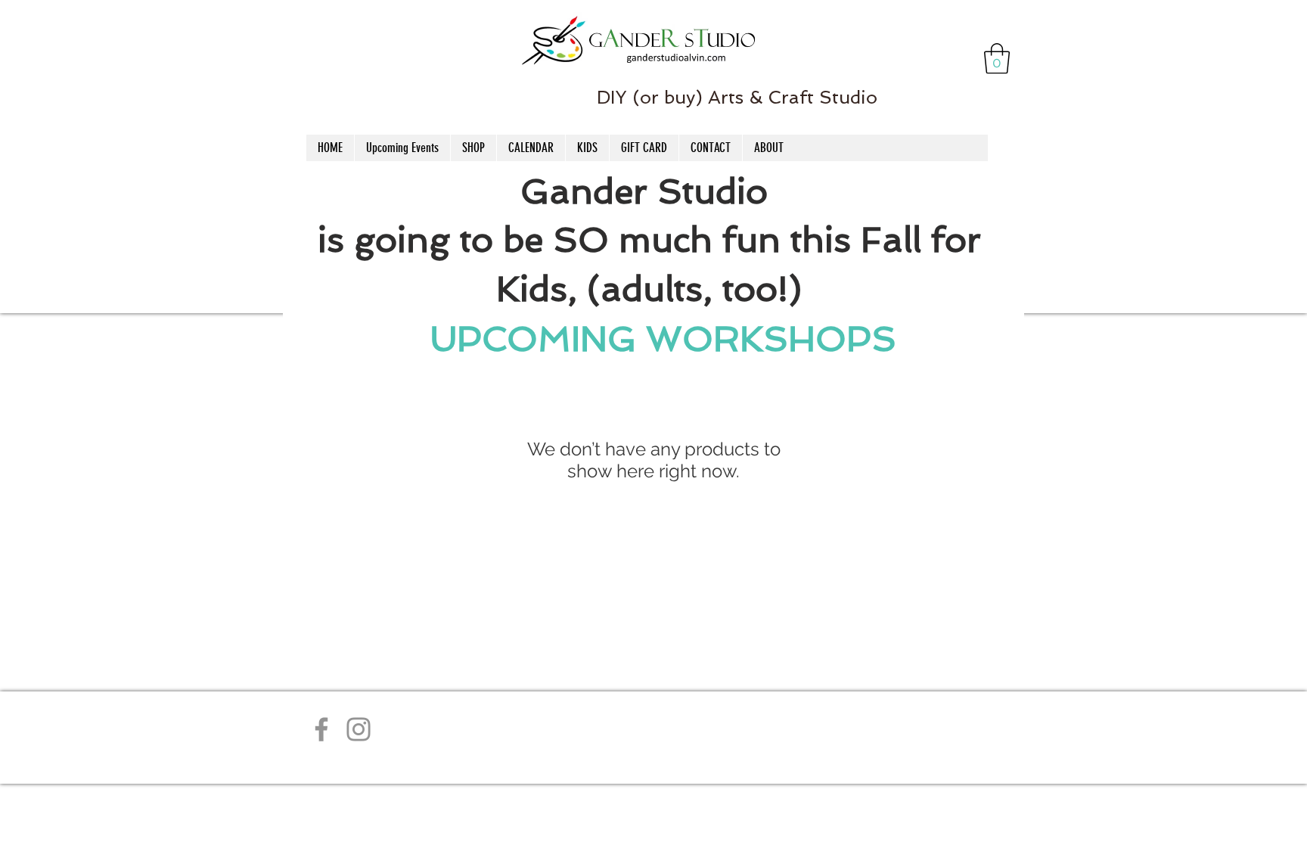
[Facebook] (321, 729)
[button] (997, 58)
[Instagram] (358, 729)
